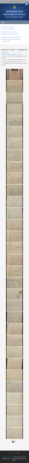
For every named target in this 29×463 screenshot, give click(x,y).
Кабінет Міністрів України (9, 32)
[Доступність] (26, 3)
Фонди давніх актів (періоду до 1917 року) (12, 54)
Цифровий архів (5, 52)
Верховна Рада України (8, 29)
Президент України (7, 27)
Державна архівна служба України (11, 37)
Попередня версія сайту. (8, 456)
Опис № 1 (5, 59)
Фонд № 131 (5, 56)
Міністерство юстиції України (10, 34)
